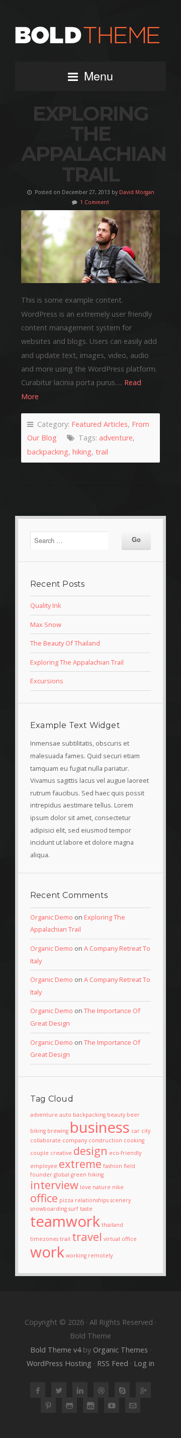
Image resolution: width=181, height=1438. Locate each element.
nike (118, 1187)
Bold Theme (90, 35)
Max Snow (45, 624)
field (129, 1166)
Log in (144, 1363)
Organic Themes (120, 1350)
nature (102, 1187)
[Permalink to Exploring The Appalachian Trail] (90, 246)
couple (39, 1152)
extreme (80, 1163)
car (135, 1130)
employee (43, 1166)
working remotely (89, 1255)
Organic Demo (51, 917)
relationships (92, 1200)
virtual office (120, 1238)
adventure (116, 437)
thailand (112, 1224)
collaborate (45, 1140)
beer (133, 1114)
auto (65, 1114)
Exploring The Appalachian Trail (93, 144)
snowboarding (48, 1208)
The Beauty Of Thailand (65, 643)
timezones (44, 1238)
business (100, 1127)
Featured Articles (99, 424)
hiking (82, 452)
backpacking (47, 452)
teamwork (65, 1221)
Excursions (46, 680)
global (61, 1174)
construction (105, 1140)
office (44, 1198)
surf (73, 1208)
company (74, 1140)
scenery (120, 1200)
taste (86, 1208)
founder (41, 1174)
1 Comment (94, 202)
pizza (66, 1200)
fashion (112, 1166)
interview (54, 1185)
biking (38, 1130)
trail (102, 452)
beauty (116, 1114)
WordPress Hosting (59, 1363)
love (85, 1187)
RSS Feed (112, 1363)
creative (61, 1152)
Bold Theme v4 (55, 1350)
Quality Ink (45, 605)
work (47, 1252)
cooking (134, 1140)
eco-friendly (125, 1152)
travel (87, 1236)
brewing (57, 1130)
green (78, 1174)
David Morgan (136, 192)
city (145, 1130)
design (90, 1150)
